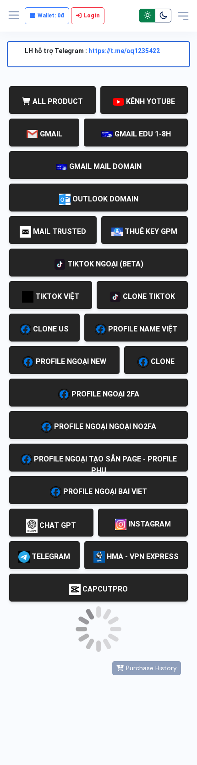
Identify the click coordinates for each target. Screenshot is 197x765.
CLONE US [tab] (50, 329)
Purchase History (151, 668)
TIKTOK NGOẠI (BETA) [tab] (104, 264)
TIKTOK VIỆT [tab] (56, 296)
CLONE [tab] (162, 361)
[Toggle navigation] (183, 15)
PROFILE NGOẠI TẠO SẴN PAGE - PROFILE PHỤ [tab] (104, 463)
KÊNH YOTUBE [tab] (149, 101)
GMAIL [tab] (50, 134)
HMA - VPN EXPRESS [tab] (142, 556)
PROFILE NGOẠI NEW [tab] (70, 361)
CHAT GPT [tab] (57, 525)
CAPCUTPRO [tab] (104, 589)
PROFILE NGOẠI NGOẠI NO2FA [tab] (104, 426)
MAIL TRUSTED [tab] (58, 231)
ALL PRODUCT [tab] (58, 101)
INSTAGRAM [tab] (148, 524)
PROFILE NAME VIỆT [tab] (141, 329)
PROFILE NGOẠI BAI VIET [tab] (104, 491)
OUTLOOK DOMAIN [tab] (104, 199)
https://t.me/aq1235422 (124, 50)
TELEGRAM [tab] (50, 556)
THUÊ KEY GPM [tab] (150, 231)
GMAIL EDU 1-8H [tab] (142, 134)
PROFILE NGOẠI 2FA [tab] (104, 394)
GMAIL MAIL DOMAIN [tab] (104, 166)
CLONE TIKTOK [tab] (148, 296)
